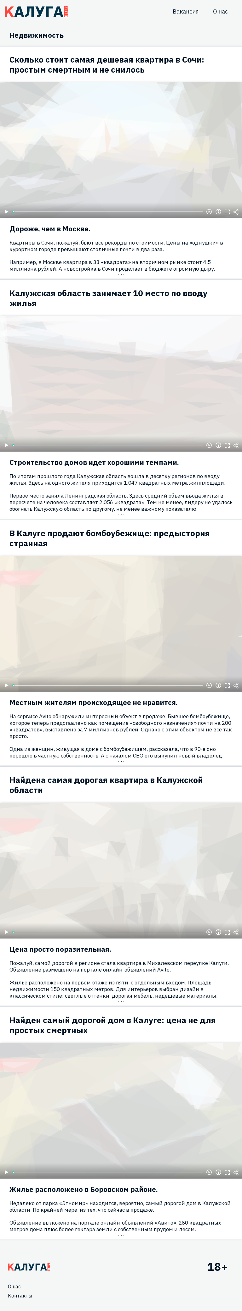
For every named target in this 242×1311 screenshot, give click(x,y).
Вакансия (186, 11)
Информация (218, 211)
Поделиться (236, 211)
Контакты (20, 1295)
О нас (220, 11)
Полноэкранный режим (227, 211)
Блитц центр (36, 11)
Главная (29, 1267)
